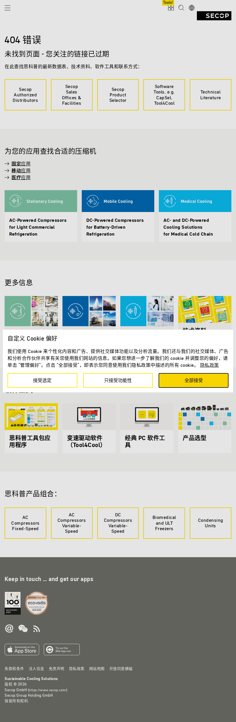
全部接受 (193, 380)
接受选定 (42, 380)
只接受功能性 (118, 380)
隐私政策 (209, 365)
